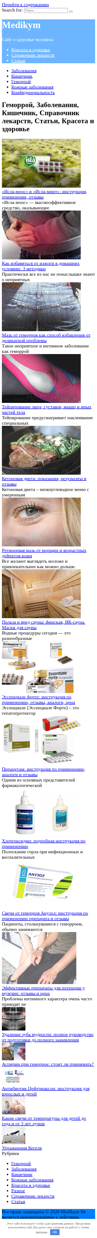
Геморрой (21, 81)
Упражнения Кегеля (22, 1147)
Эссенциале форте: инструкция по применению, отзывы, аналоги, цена (38, 699)
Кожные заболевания (32, 86)
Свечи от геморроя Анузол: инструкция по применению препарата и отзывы (45, 915)
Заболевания (23, 70)
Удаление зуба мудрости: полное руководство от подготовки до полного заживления (47, 1037)
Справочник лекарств (32, 55)
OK (55, 1232)
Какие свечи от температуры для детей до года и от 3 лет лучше (44, 1120)
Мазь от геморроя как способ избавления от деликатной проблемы (46, 337)
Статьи (18, 60)
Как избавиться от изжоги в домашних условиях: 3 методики (41, 266)
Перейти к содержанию (25, 4)
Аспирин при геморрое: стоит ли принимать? (48, 1064)
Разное (18, 1190)
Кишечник (21, 76)
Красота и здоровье (30, 49)
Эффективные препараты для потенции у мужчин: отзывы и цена (43, 990)
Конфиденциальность (33, 92)
